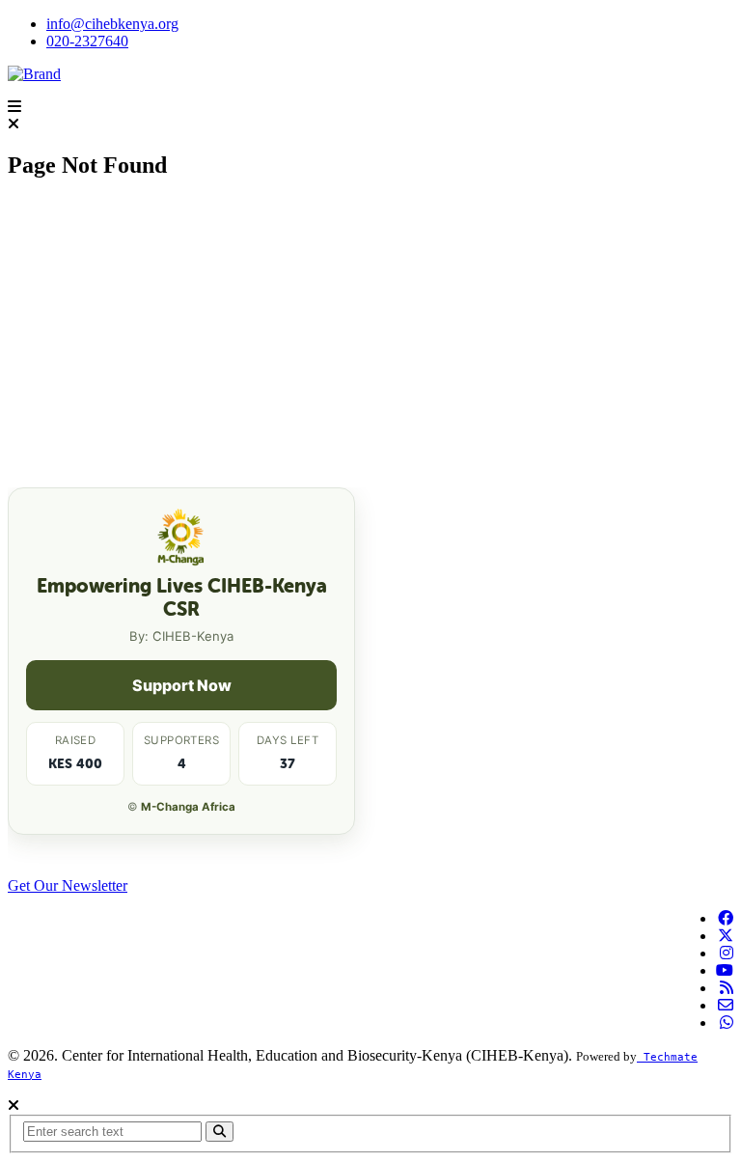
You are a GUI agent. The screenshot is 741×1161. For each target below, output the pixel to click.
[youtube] (724, 970)
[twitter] (725, 935)
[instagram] (726, 953)
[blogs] (726, 988)
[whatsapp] (726, 1022)
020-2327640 (87, 41)
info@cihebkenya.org (112, 23)
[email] (725, 1005)
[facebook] (725, 918)
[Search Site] (219, 1131)
